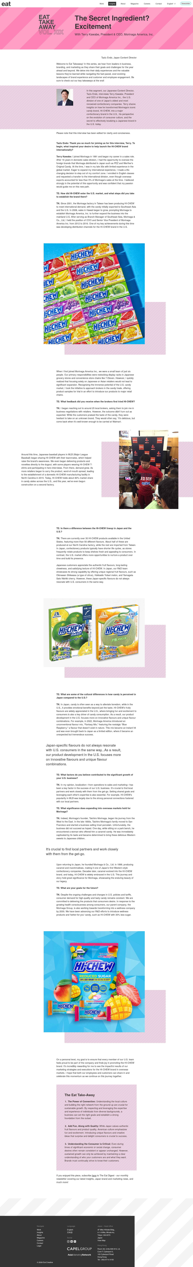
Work (102, 3)
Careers (147, 3)
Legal (39, 1245)
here (94, 1175)
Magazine (134, 3)
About (123, 3)
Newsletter (185, 3)
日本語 (69, 1232)
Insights (112, 3)
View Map (101, 1240)
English (170, 3)
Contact (159, 3)
